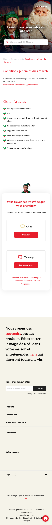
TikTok (38, 486)
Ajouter (39, 388)
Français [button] (43, 6)
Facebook (15, 487)
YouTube (32, 487)
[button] (26, 474)
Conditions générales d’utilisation (20, 510)
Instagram (20, 486)
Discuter (26, 235)
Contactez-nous (26, 265)
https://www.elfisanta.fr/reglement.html (20, 85)
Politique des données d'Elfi (36, 394)
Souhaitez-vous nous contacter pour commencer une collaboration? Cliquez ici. (26, 281)
